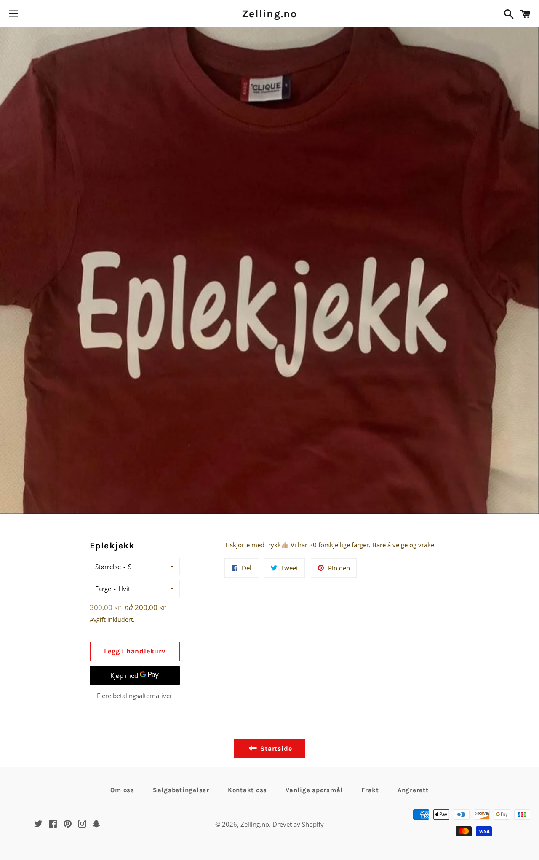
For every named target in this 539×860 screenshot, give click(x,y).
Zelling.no (269, 14)
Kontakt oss (247, 790)
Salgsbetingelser (181, 790)
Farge (103, 588)
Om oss (122, 790)
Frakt (370, 790)
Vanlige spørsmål (314, 790)
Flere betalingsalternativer (134, 695)
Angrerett (413, 790)
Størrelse (108, 566)
